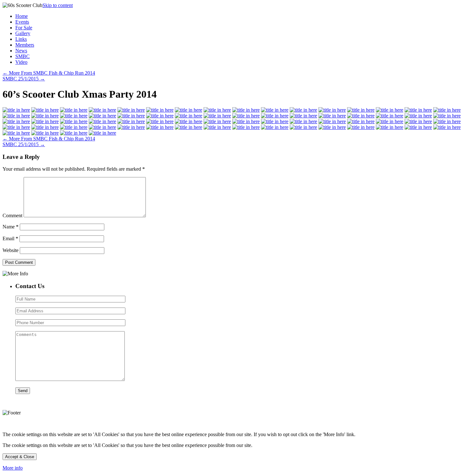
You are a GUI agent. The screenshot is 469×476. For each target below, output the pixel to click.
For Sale (23, 27)
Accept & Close (19, 456)
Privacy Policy (14, 424)
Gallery (22, 33)
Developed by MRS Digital (46, 424)
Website (11, 250)
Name (11, 226)
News (21, 50)
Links (21, 39)
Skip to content (57, 5)
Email (10, 238)
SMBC (22, 56)
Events (22, 22)
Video (21, 62)
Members (24, 45)
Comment (12, 215)
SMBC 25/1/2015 (24, 78)
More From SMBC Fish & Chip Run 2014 (49, 73)
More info (13, 468)
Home (21, 16)
